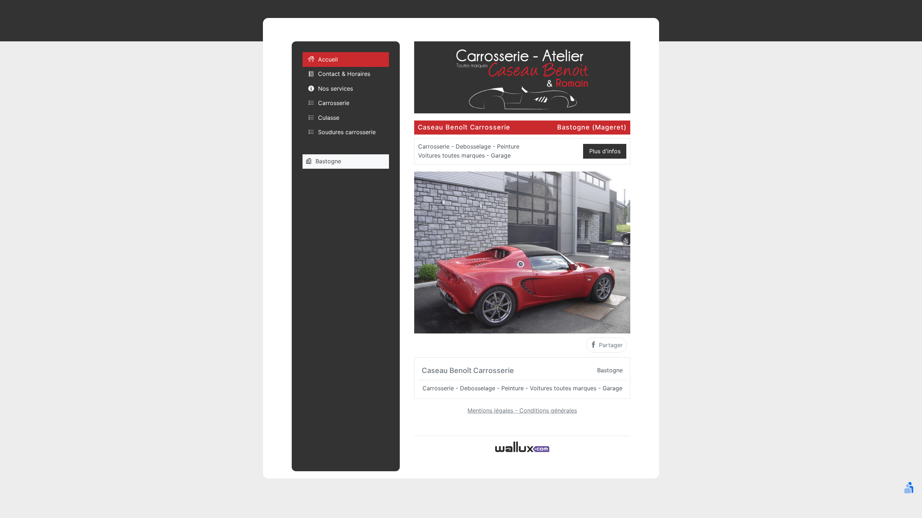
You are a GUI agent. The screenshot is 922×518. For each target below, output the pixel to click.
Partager (610, 345)
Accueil (328, 59)
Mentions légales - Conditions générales (522, 410)
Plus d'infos (605, 151)
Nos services (335, 88)
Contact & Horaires (344, 73)
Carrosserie (333, 102)
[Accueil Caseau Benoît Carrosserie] (522, 76)
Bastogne (328, 161)
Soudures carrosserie (347, 132)
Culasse (328, 117)
